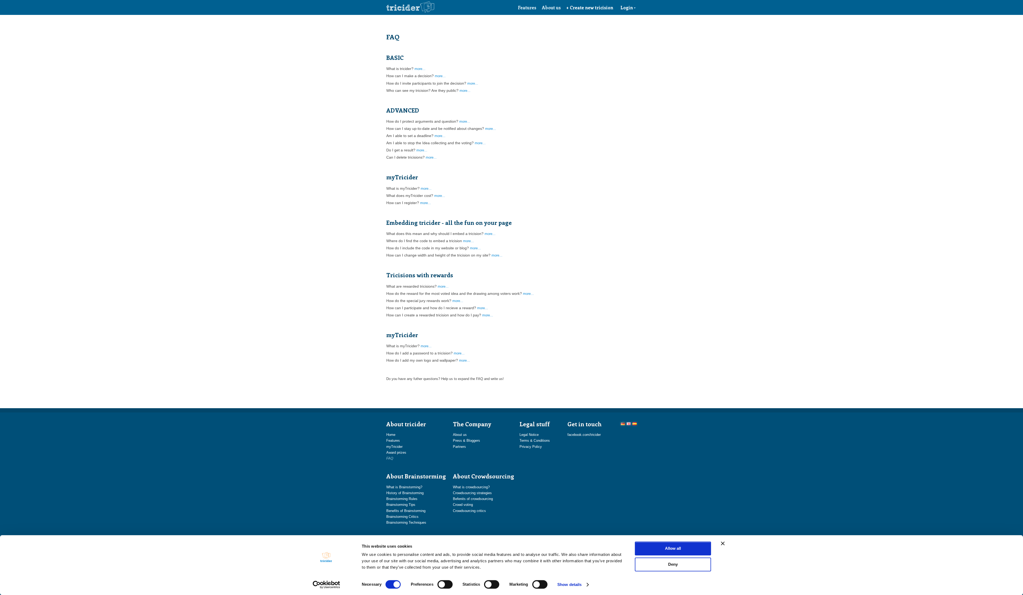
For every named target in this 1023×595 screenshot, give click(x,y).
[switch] (445, 584)
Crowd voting (463, 505)
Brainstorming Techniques (406, 522)
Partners (459, 447)
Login (626, 7)
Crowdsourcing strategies (472, 493)
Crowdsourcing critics (469, 511)
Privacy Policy (530, 447)
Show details (569, 584)
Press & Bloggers (466, 441)
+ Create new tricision (589, 7)
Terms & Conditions (534, 441)
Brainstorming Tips (400, 505)
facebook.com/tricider (584, 435)
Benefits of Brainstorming (405, 511)
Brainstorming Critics (402, 517)
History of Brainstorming (405, 493)
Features (527, 7)
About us (551, 7)
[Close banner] (723, 543)
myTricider (394, 447)
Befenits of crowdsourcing (473, 499)
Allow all (673, 548)
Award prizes (396, 452)
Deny (673, 564)
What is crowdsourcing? (471, 487)
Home (390, 435)
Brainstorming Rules (401, 499)
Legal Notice (529, 435)
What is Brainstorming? (404, 487)
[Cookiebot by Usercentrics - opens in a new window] (326, 585)
